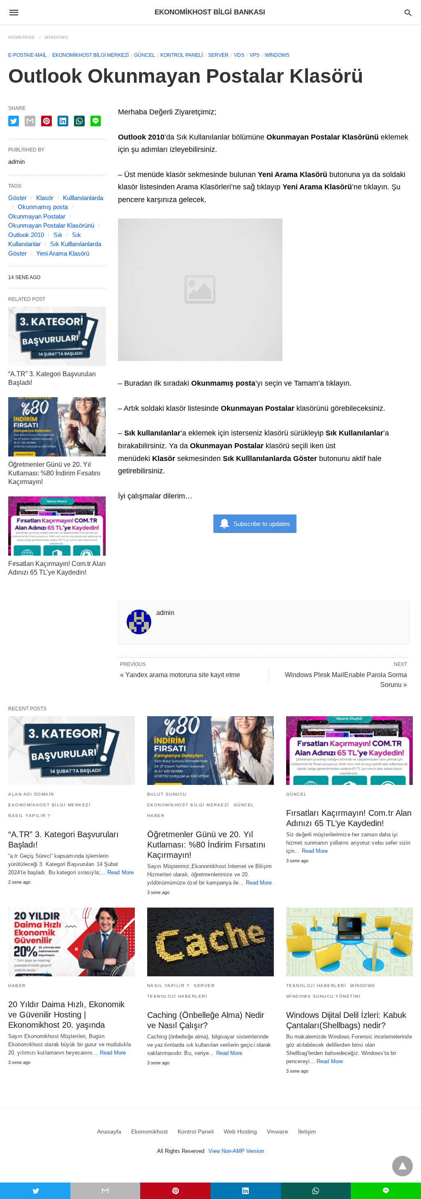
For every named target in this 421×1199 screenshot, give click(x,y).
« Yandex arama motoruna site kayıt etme (180, 674)
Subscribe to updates (262, 523)
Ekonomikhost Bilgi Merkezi (90, 55)
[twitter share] (13, 121)
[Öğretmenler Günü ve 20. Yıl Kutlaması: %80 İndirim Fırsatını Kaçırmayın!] (57, 426)
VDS (239, 55)
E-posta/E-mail (27, 55)
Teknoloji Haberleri (177, 996)
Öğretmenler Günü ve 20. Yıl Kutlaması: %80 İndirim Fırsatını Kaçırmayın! (54, 473)
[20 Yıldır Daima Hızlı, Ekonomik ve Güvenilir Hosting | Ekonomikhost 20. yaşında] (71, 942)
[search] (408, 12)
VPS (254, 55)
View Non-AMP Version (236, 1151)
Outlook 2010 (26, 234)
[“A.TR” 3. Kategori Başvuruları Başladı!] (57, 336)
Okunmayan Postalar (36, 216)
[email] (105, 1191)
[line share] (95, 121)
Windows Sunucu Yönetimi (323, 996)
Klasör (44, 197)
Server (218, 55)
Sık (57, 234)
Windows (56, 37)
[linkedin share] (63, 121)
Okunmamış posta (43, 206)
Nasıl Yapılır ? (29, 815)
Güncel (144, 55)
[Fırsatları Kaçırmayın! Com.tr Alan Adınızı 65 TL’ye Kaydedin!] (57, 526)
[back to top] (402, 1166)
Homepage (21, 37)
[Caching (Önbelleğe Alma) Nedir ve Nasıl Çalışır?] (210, 942)
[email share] (30, 121)
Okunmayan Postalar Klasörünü (51, 225)
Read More (120, 872)
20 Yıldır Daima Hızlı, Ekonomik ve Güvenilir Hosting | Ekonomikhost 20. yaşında (66, 1014)
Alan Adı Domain (31, 794)
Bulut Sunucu (167, 794)
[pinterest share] (46, 121)
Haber (156, 815)
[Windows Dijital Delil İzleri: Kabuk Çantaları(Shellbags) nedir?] (349, 942)
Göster (17, 197)
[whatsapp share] (79, 121)
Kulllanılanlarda (83, 197)
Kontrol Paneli (181, 55)
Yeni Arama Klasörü (62, 253)
